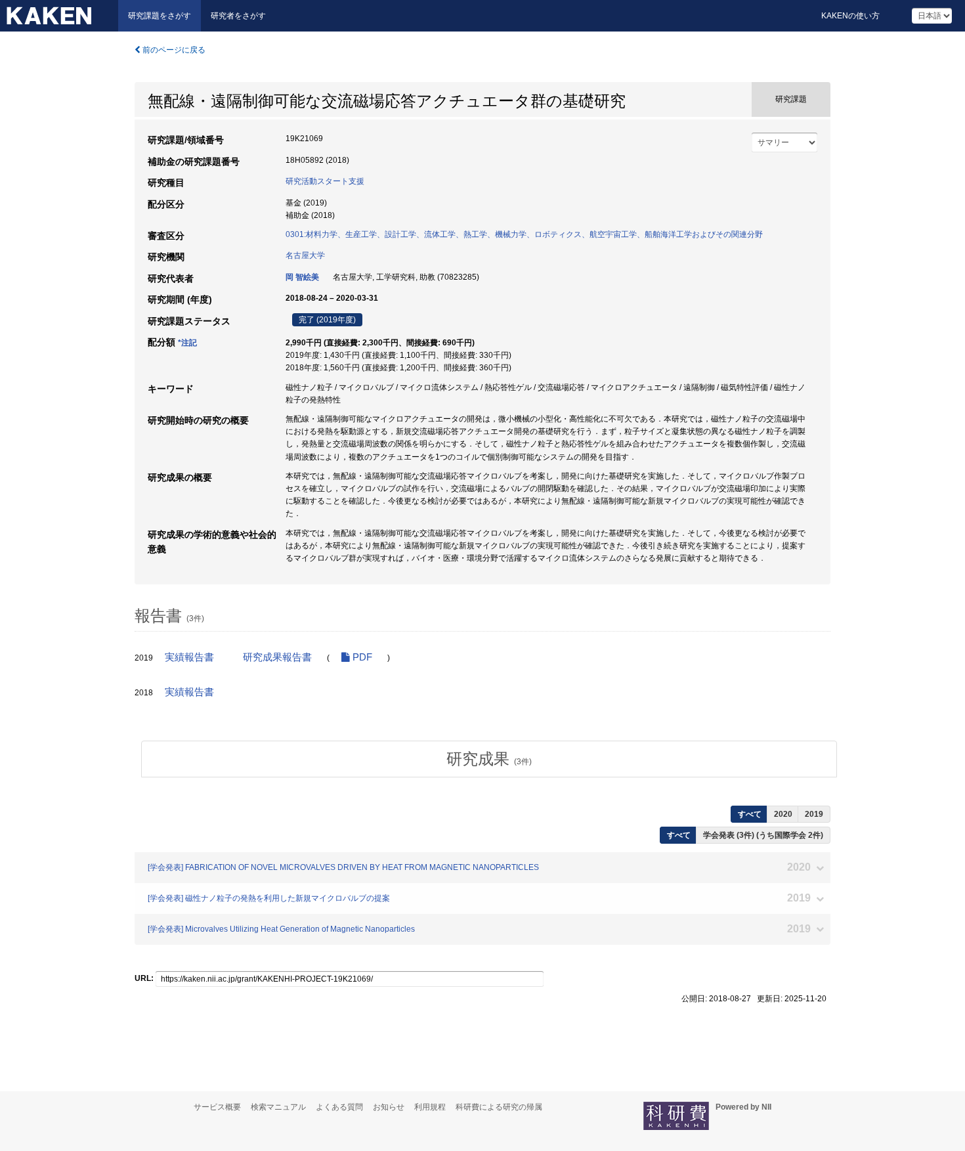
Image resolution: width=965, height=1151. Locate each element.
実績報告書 (189, 657)
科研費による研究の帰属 (499, 1107)
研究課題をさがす (159, 15)
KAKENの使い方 (850, 15)
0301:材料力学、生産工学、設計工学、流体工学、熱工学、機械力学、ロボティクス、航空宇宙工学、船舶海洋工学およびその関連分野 (524, 234)
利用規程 (430, 1107)
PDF (361, 657)
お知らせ (388, 1107)
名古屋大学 (305, 255)
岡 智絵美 (302, 277)
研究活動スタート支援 (325, 181)
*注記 (187, 342)
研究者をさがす (238, 15)
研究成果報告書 (277, 657)
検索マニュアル (278, 1107)
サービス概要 (217, 1107)
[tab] (489, 759)
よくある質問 (339, 1107)
